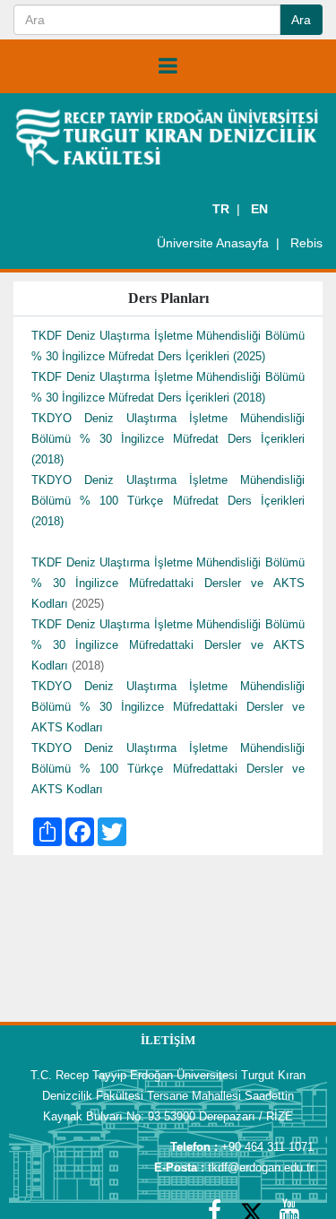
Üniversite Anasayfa (213, 243)
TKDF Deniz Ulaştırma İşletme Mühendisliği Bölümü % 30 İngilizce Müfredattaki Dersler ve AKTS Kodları (168, 583)
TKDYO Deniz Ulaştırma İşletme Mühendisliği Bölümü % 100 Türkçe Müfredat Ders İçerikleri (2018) (168, 500)
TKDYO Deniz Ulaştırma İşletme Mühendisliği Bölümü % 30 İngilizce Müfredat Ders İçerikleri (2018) (168, 438)
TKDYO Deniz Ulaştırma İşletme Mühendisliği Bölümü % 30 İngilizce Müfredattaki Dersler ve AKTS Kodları (168, 706)
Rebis (306, 243)
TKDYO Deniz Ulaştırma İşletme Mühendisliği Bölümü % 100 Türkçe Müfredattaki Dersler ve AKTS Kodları (168, 768)
